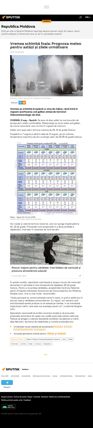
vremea (23, 344)
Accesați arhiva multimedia (42, 98)
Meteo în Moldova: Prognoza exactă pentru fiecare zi (43, 339)
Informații (14, 344)
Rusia (55, 376)
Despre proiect (7, 397)
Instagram (40, 329)
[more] (80, 275)
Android (62, 333)
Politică (4, 376)
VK (16, 329)
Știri (64, 339)
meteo (30, 344)
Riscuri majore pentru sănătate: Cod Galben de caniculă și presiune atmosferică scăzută (46, 269)
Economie (26, 376)
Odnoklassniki (26, 329)
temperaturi (47, 344)
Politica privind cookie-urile (12, 400)
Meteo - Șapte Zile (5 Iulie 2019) (31, 219)
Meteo (71, 339)
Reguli (29, 397)
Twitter (68, 326)
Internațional (66, 376)
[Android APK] (8, 407)
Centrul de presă (20, 397)
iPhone (50, 333)
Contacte (36, 397)
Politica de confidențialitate (59, 397)
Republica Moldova (17, 339)
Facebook (58, 326)
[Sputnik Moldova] (12, 19)
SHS (18, 219)
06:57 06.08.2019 (17, 52)
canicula (38, 344)
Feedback (27, 400)
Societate (15, 376)
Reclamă (44, 397)
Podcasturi (80, 376)
